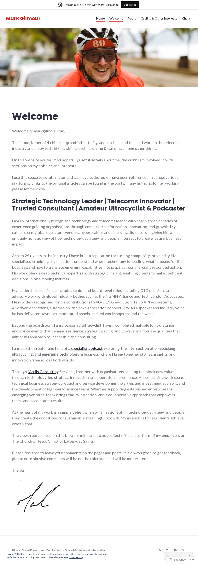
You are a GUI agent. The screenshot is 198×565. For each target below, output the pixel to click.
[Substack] (160, 550)
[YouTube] (175, 550)
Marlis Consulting (43, 371)
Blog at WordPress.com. (28, 550)
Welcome (116, 18)
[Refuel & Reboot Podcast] (183, 550)
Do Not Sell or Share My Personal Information (76, 550)
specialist (86, 348)
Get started (130, 4)
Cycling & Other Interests (159, 18)
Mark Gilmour (23, 18)
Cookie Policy (76, 557)
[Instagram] (167, 550)
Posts (132, 18)
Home (100, 18)
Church (187, 18)
